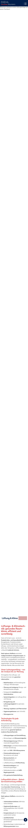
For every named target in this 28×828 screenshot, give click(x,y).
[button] (25, 820)
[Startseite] (8, 3)
